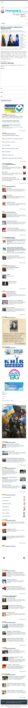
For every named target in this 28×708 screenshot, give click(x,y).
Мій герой (9, 188)
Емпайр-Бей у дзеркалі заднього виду (16, 683)
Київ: (26, 19)
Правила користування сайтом (12, 701)
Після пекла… (5, 171)
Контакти (20, 702)
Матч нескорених (11, 307)
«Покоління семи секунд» (13, 228)
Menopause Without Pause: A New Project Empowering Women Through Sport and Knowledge (16, 240)
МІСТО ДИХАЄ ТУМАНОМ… (13, 267)
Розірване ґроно (11, 612)
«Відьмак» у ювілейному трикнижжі (15, 572)
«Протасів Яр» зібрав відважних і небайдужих (10, 478)
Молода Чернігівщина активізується (15, 458)
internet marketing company (16, 706)
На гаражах (9, 195)
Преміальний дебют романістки (14, 586)
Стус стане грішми (6, 145)
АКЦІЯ (8, 274)
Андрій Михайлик (5, 506)
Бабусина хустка (11, 202)
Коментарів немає (9, 32)
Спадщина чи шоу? (11, 529)
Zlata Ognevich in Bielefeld (13, 255)
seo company (23, 705)
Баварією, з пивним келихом (13, 631)
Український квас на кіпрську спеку (15, 638)
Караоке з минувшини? (14, 650)
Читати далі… (8, 168)
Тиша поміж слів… (11, 598)
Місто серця (12, 451)
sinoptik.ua (8, 400)
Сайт (2, 96)
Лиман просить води (12, 220)
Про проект (3, 701)
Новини (8, 61)
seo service (15, 705)
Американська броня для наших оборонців (12, 158)
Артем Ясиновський (6, 516)
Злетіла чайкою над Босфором (16, 624)
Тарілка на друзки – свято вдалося (15, 690)
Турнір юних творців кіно (8, 154)
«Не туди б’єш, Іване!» (12, 213)
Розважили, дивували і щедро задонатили (16, 657)
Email (2, 92)
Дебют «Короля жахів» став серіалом (15, 522)
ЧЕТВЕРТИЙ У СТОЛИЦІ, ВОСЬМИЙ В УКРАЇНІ (12, 116)
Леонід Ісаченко (5, 500)
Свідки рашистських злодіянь (9, 177)
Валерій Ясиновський (6, 497)
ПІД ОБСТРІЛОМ (12, 281)
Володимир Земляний (6, 503)
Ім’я (2, 88)
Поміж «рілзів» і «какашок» (13, 444)
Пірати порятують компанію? (8, 141)
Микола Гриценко (5, 509)
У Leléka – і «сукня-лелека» (13, 664)
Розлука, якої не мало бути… (15, 605)
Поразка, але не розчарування (16, 300)
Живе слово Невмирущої (8, 469)
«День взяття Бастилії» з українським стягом (12, 138)
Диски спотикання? (6, 151)
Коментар (2, 68)
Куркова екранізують (12, 579)
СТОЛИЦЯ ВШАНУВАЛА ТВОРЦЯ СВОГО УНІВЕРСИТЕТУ (11, 125)
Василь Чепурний (5, 513)
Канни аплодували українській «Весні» (16, 536)
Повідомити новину (14, 702)
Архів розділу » (23, 130)
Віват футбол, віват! (12, 293)
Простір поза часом (6, 484)
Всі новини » (23, 161)
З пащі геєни (5, 166)
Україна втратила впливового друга (10, 148)
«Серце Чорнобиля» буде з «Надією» (10, 135)
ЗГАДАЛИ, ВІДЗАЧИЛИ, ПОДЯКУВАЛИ (10, 120)
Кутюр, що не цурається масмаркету (17, 676)
